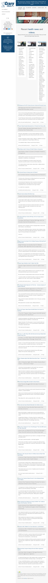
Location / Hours (41, 7)
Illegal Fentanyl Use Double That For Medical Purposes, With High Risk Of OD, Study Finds (30, 245)
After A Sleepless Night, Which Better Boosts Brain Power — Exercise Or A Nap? (31, 362)
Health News (23, 21)
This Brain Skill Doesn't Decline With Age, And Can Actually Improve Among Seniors (31, 221)
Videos (31, 21)
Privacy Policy (8, 34)
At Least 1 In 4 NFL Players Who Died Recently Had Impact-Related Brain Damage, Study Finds (31, 338)
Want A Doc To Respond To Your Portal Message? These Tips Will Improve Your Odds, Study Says (31, 431)
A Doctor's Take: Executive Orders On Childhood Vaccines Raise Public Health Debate (31, 458)
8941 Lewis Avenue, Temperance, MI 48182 (26, 1)
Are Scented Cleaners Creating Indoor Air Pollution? (21, 51)
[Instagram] (8, 18)
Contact (3, 14)
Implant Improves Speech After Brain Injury (29, 196)
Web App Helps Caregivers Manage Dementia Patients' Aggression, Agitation (30, 553)
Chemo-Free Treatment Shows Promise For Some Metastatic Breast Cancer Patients (31, 482)
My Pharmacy (5, 9)
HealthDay (25, 578)
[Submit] (43, 18)
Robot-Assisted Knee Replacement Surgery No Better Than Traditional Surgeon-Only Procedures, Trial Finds (31, 506)
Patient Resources (6, 11)
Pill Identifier (28, 7)
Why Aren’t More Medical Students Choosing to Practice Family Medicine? (42, 53)
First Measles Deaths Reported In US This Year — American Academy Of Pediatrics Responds (31, 289)
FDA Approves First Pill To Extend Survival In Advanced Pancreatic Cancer (29, 108)
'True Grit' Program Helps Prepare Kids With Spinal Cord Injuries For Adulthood (31, 314)
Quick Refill (34, 7)
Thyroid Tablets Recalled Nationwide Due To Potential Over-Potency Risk (29, 129)
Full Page (41, 122)
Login (24, 8)
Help (24, 7)
